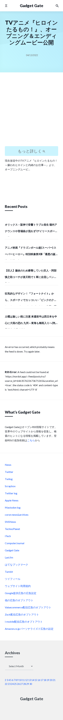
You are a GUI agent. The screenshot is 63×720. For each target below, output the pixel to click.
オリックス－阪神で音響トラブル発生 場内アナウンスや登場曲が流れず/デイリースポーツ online (31, 230)
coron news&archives (16, 514)
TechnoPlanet (12, 528)
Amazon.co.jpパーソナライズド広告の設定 (29, 628)
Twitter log (11, 493)
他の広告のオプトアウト (19, 600)
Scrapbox (10, 486)
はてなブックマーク (16, 564)
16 (38, 680)
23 (9, 684)
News (8, 464)
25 (15, 684)
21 (54, 680)
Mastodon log (13, 507)
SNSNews (10, 521)
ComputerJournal (14, 543)
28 (24, 684)
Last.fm (9, 557)
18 (45, 680)
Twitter (9, 471)
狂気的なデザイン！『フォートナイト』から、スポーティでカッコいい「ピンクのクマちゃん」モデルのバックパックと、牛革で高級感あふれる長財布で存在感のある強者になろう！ (31, 298)
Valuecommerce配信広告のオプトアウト (28, 607)
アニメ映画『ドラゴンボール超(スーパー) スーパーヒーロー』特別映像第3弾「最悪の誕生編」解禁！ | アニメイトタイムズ (31, 253)
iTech (8, 536)
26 (18, 684)
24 (12, 684)
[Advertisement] (31, 112)
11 (23, 680)
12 (26, 680)
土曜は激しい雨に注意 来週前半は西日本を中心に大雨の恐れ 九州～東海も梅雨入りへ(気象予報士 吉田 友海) (31, 321)
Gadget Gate (31, 5)
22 (6, 684)
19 (48, 680)
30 (30, 684)
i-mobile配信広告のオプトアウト (24, 621)
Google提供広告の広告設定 (20, 593)
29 (27, 684)
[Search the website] (57, 5)
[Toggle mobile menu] (6, 5)
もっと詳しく (30, 151)
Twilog (9, 478)
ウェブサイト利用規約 (18, 585)
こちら (31, 440)
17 (42, 680)
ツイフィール (12, 578)
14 (32, 680)
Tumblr (9, 571)
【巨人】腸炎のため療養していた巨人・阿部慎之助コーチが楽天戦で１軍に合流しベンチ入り (31, 275)
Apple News (11, 500)
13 (29, 680)
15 (35, 680)
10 (20, 680)
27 (21, 684)
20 (51, 680)
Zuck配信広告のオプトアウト (22, 614)
